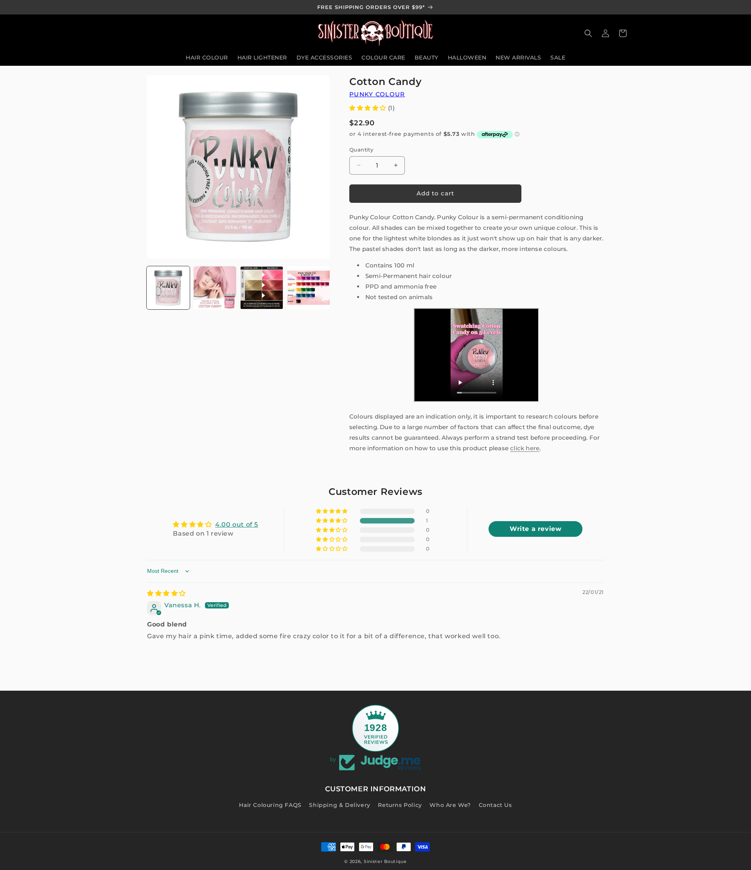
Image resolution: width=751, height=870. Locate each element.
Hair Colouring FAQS (270, 805)
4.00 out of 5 (236, 524)
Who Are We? (450, 805)
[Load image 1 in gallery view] (168, 287)
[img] (166, 593)
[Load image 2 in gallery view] (215, 287)
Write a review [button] (535, 528)
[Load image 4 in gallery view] (308, 287)
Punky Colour (377, 94)
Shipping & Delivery (339, 805)
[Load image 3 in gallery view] (261, 287)
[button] (588, 33)
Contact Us (495, 805)
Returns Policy (400, 805)
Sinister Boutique (385, 861)
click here (524, 448)
